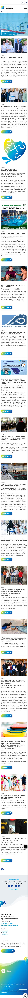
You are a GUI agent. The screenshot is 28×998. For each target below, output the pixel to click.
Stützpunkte (5, 934)
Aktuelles (4, 11)
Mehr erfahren (7, 951)
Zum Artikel (5, 81)
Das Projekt (5, 931)
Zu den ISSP (5, 767)
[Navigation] (25, 8)
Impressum (3, 986)
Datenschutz (8, 986)
